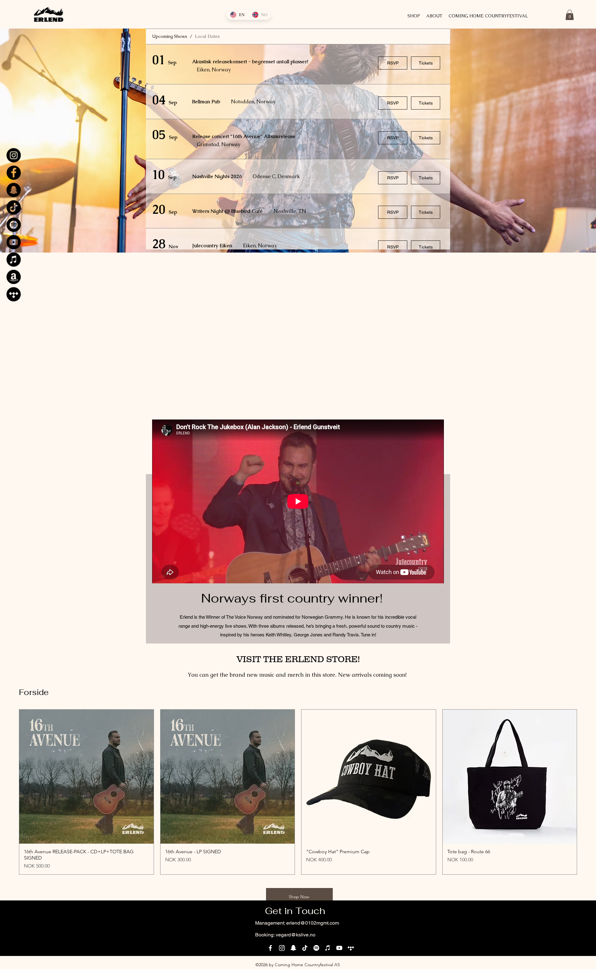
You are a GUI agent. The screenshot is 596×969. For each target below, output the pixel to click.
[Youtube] (14, 242)
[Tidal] (14, 294)
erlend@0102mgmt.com (312, 923)
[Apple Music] (14, 259)
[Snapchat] (14, 190)
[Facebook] (14, 172)
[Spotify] (14, 225)
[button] (569, 15)
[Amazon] (14, 277)
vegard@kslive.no (295, 935)
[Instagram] (14, 155)
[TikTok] (14, 207)
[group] (298, 792)
